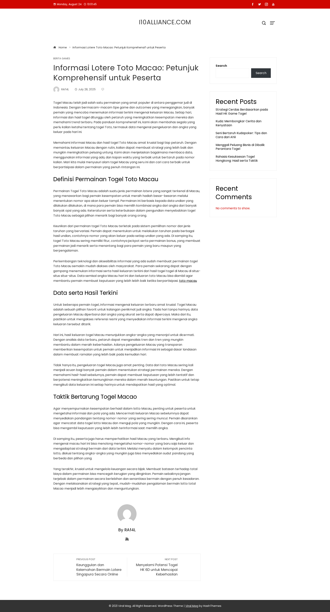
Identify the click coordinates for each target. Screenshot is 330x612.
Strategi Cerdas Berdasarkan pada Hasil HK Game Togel (242, 111)
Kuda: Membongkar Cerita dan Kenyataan (238, 123)
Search (221, 66)
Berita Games (61, 58)
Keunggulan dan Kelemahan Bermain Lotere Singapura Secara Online (98, 567)
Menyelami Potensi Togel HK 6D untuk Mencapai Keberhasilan (157, 567)
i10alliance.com (165, 22)
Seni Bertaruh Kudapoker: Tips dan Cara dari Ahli (241, 135)
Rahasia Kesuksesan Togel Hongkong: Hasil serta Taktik (237, 158)
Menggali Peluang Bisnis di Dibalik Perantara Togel (240, 147)
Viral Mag (191, 606)
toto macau (188, 281)
